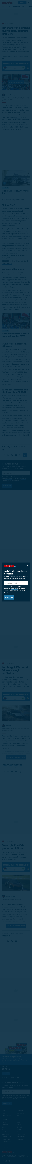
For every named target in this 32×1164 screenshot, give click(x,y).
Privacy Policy (14, 588)
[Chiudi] (27, 565)
